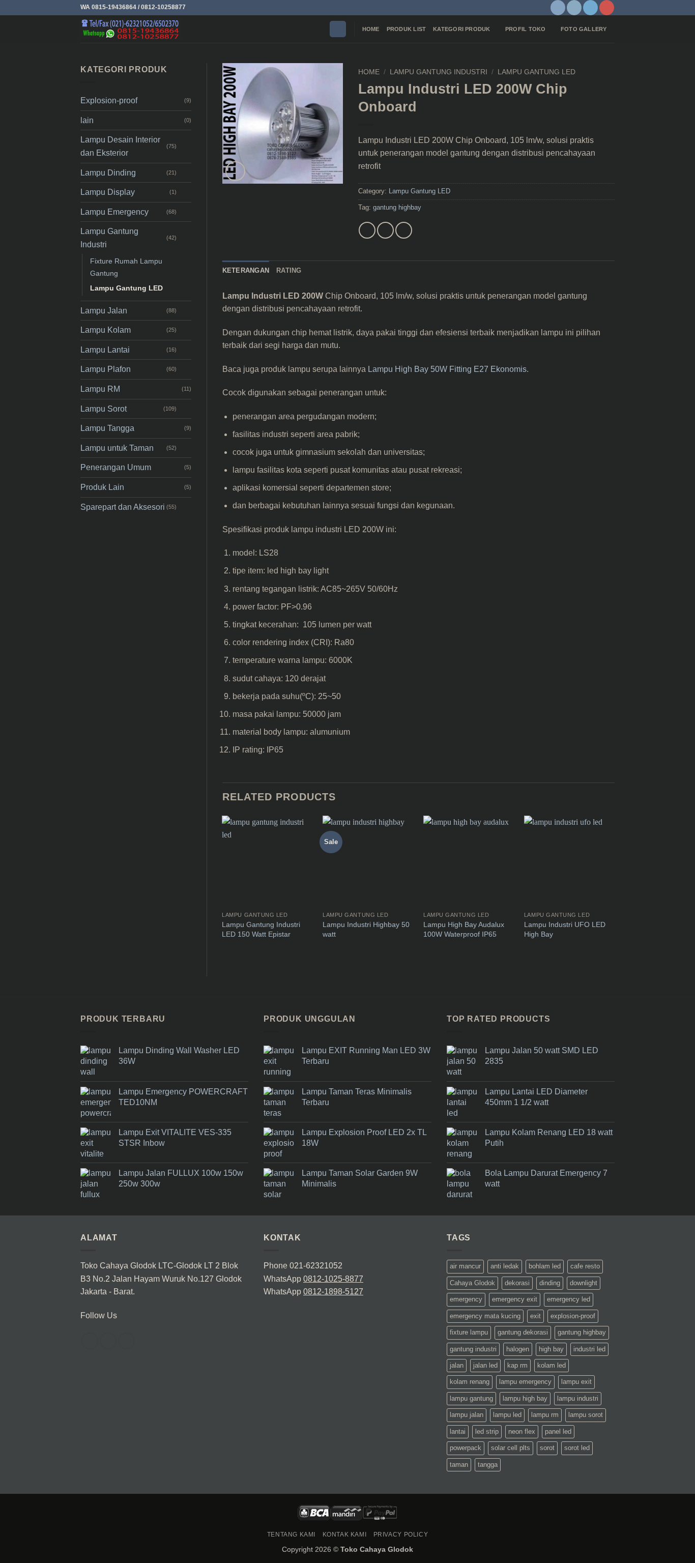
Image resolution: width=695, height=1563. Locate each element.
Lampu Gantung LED (126, 288)
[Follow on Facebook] (558, 7)
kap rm (517, 1365)
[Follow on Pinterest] (606, 7)
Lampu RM (100, 389)
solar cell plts (510, 1448)
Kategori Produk (461, 29)
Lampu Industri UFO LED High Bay (564, 929)
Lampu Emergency (114, 212)
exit (535, 1316)
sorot (547, 1448)
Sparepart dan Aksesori (122, 507)
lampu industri (577, 1398)
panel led (558, 1431)
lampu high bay (525, 1398)
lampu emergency (525, 1381)
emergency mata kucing (485, 1316)
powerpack (465, 1448)
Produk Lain (102, 487)
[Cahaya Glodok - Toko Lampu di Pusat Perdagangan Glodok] (131, 29)
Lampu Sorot (103, 408)
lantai (458, 1431)
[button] (338, 29)
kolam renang (469, 1381)
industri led (589, 1349)
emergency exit (514, 1299)
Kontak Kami (345, 1534)
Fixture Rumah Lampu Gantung (126, 267)
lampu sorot (585, 1415)
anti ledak (504, 1266)
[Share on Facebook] (367, 230)
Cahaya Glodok (472, 1283)
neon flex (521, 1431)
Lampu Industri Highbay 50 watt (366, 929)
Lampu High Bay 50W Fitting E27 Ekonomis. (448, 369)
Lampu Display (107, 192)
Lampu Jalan (103, 310)
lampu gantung (471, 1398)
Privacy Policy (400, 1534)
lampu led (507, 1415)
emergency (466, 1299)
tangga (488, 1464)
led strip (487, 1431)
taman (459, 1464)
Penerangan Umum (115, 467)
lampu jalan (466, 1415)
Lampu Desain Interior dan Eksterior (120, 146)
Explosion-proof (108, 100)
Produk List (406, 29)
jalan (457, 1365)
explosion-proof (573, 1316)
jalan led (485, 1365)
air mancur (465, 1266)
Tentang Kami (291, 1534)
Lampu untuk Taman (117, 448)
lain (87, 120)
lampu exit (576, 1381)
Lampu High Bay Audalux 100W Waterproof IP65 (463, 929)
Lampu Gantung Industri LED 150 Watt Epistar (261, 929)
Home (371, 29)
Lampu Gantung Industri (109, 238)
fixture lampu (469, 1332)
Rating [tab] (289, 270)
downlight (583, 1283)
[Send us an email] (126, 1341)
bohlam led (545, 1266)
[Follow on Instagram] (574, 7)
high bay (551, 1349)
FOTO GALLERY (584, 29)
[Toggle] (185, 146)
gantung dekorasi (523, 1332)
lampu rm (545, 1415)
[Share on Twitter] (385, 230)
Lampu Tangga (107, 428)
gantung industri (473, 1349)
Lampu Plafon (105, 369)
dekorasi (517, 1283)
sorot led (577, 1448)
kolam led (551, 1365)
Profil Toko (525, 29)
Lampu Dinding (108, 172)
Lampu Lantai (105, 349)
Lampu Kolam (105, 330)
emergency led (568, 1299)
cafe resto (585, 1266)
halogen (517, 1349)
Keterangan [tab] (246, 270)
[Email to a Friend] (403, 230)
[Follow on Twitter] (590, 7)
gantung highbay (397, 207)
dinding (549, 1283)
